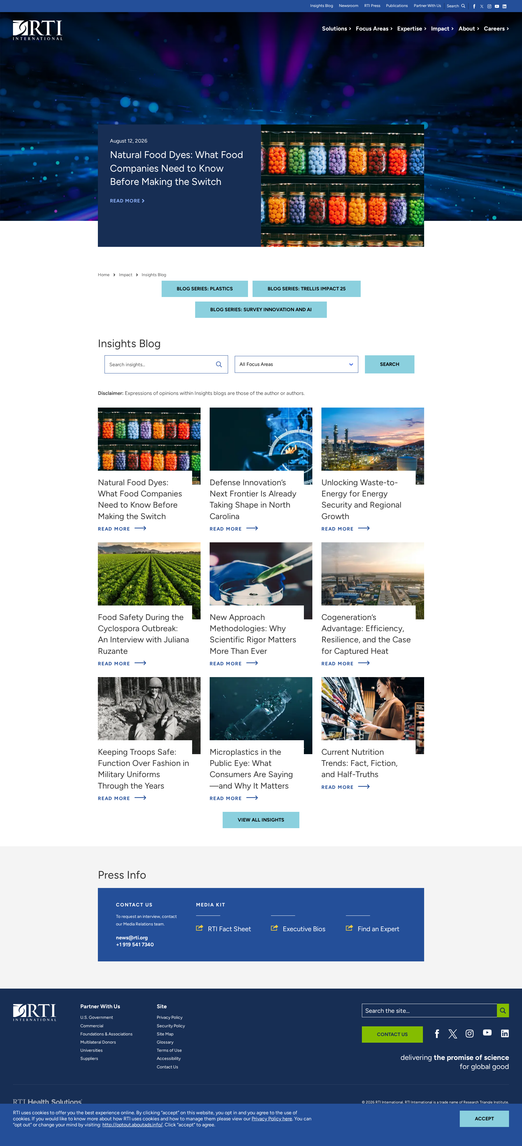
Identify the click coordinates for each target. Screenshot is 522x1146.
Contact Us (167, 1067)
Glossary (165, 1042)
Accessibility (169, 1059)
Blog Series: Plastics (205, 289)
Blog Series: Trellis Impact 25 (307, 289)
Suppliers (89, 1059)
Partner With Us (427, 5)
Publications (397, 5)
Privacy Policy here (272, 1119)
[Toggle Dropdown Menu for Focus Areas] (391, 29)
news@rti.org (132, 938)
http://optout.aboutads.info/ (132, 1125)
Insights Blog (321, 5)
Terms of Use (169, 1050)
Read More (127, 201)
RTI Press (372, 5)
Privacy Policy (169, 1017)
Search (453, 6)
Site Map (165, 1034)
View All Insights (261, 820)
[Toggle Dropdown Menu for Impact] (452, 29)
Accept (492, 1118)
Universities (91, 1050)
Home (104, 275)
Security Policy (171, 1026)
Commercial (91, 1026)
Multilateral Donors (98, 1042)
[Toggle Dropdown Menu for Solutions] (350, 29)
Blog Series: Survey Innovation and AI (261, 309)
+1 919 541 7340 (135, 944)
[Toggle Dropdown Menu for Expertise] (425, 29)
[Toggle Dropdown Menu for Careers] (508, 29)
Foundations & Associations (106, 1034)
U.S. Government (96, 1017)
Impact (125, 275)
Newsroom (348, 5)
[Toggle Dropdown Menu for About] (478, 29)
